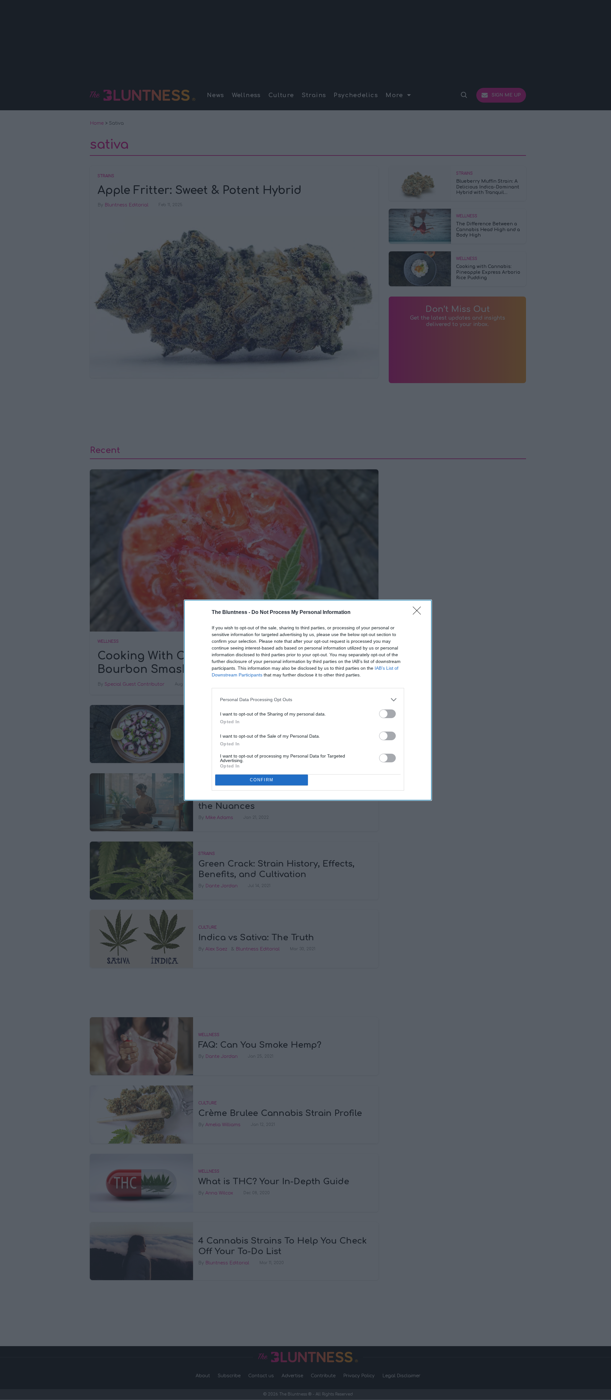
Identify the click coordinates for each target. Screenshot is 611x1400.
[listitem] (308, 699)
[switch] (387, 713)
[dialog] (307, 700)
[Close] (419, 613)
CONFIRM (262, 779)
